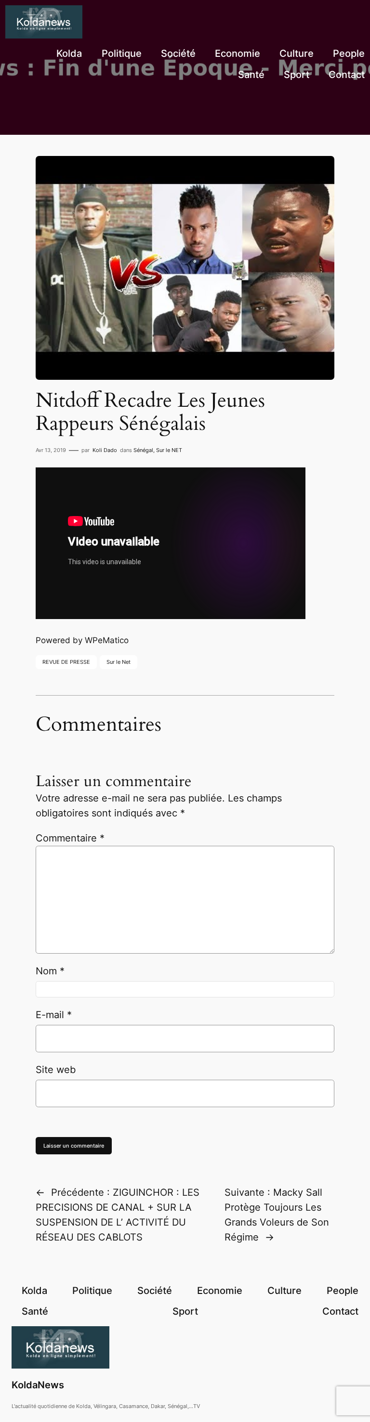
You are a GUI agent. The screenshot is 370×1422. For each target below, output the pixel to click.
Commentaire (70, 838)
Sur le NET (169, 450)
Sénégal (143, 450)
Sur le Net (118, 662)
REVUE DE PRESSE (66, 662)
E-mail (54, 1015)
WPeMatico (107, 640)
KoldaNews (38, 1385)
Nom (50, 971)
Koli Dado (104, 450)
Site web (56, 1069)
